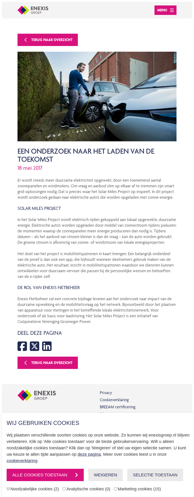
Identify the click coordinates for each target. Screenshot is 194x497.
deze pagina (89, 454)
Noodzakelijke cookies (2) (34, 489)
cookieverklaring (22, 460)
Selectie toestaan (155, 475)
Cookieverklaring (114, 399)
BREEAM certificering (117, 406)
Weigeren (105, 475)
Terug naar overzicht (52, 39)
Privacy (106, 392)
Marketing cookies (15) (139, 489)
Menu (162, 10)
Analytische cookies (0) (88, 489)
